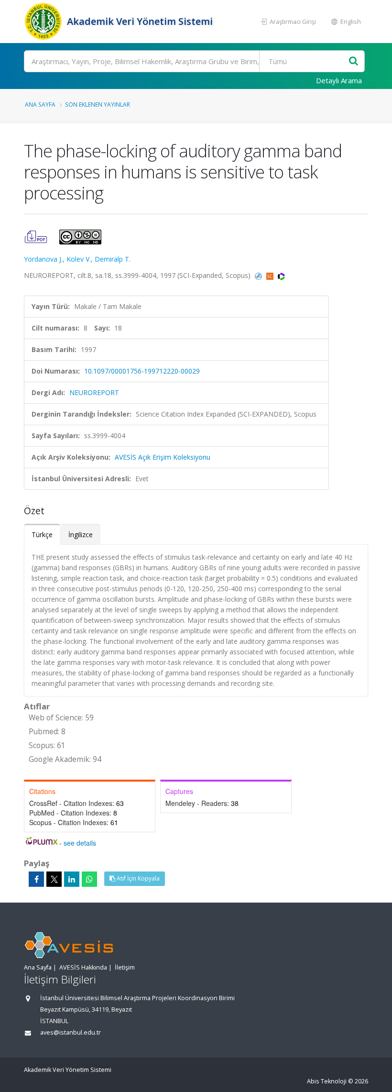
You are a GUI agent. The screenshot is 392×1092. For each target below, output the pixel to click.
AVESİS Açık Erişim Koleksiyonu (162, 457)
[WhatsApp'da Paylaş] (89, 879)
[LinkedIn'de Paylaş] (71, 879)
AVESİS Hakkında (83, 967)
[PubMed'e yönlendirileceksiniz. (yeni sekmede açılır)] (259, 275)
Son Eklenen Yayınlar (97, 104)
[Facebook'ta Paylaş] (36, 879)
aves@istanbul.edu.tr (70, 1032)
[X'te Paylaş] (54, 879)
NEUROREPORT (94, 392)
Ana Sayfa (40, 104)
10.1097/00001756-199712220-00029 (142, 370)
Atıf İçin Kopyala (137, 878)
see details (80, 843)
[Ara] (353, 61)
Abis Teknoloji (327, 1081)
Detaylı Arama (339, 80)
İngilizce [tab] (80, 534)
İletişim (125, 967)
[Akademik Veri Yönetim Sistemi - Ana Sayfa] (44, 21)
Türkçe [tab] (42, 534)
